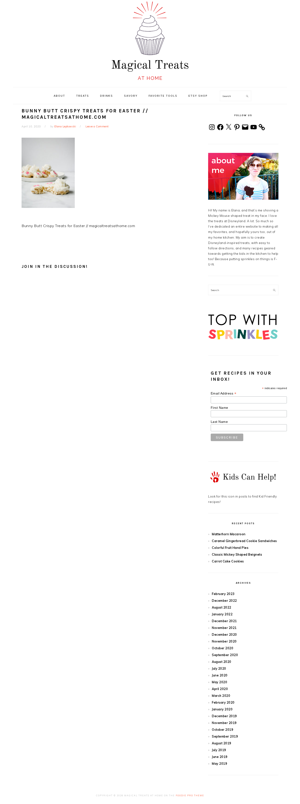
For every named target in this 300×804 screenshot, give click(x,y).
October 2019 (222, 729)
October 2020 (222, 648)
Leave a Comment (97, 126)
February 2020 (223, 702)
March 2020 (221, 695)
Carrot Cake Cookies (228, 561)
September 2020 (225, 655)
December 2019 (224, 716)
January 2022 (222, 614)
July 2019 (219, 750)
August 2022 (221, 607)
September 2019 (225, 736)
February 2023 (223, 594)
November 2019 (224, 723)
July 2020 (219, 668)
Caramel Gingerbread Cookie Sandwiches (244, 541)
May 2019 (219, 763)
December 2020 (224, 634)
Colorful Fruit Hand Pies (230, 548)
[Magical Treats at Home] (150, 82)
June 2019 (220, 757)
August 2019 (221, 743)
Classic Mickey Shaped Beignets (237, 554)
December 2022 (224, 600)
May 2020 (219, 682)
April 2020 (220, 689)
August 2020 (221, 662)
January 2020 (222, 709)
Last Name (219, 422)
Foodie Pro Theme (190, 795)
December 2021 (224, 621)
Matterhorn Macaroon (229, 534)
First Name (219, 407)
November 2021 (224, 628)
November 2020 (224, 641)
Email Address (223, 393)
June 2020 (220, 675)
